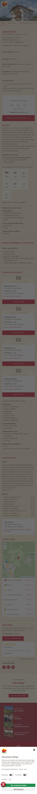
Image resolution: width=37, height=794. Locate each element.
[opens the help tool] (3, 784)
